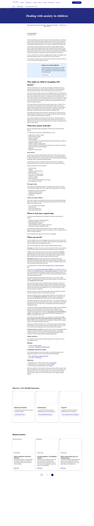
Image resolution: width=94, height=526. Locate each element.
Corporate (35, 2)
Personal (22, 2)
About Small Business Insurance (45, 414)
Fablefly (53, 364)
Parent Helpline (38, 357)
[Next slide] (52, 475)
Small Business (28, 2)
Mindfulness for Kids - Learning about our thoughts (46, 270)
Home (14, 6)
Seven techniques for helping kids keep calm (47, 333)
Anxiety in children (37, 345)
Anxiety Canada (53, 362)
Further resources (47, 26)
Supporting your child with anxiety (42, 347)
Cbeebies (51, 365)
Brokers (40, 2)
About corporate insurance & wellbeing (70, 414)
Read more (16, 468)
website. (54, 233)
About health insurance (20, 414)
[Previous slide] (41, 475)
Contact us (58, 2)
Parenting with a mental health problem (39, 356)
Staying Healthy (51, 2)
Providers (45, 2)
